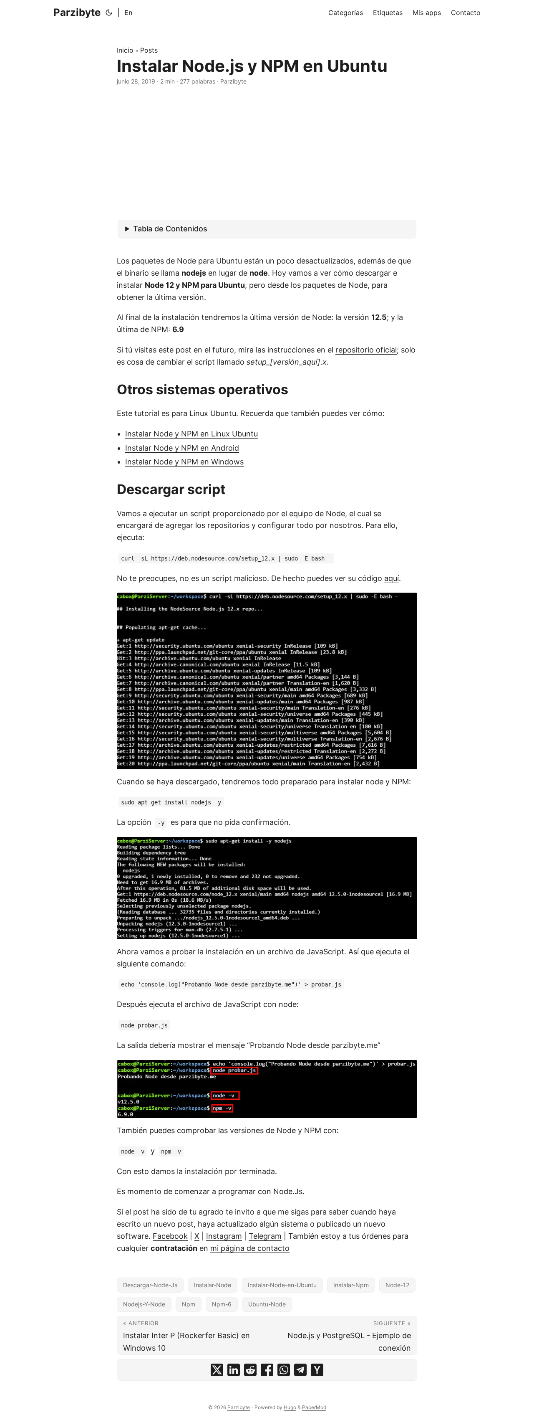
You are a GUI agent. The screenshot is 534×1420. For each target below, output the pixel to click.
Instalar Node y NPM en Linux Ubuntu (191, 433)
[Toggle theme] (109, 12)
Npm (188, 1304)
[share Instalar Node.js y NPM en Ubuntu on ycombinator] (317, 1370)
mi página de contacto (250, 1248)
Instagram (224, 1236)
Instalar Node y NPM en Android (182, 448)
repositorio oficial (366, 349)
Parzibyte (77, 12)
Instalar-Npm (351, 1284)
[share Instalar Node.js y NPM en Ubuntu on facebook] (267, 1370)
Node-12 (397, 1284)
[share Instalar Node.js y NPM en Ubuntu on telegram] (300, 1370)
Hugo (290, 1407)
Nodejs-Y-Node (144, 1304)
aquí (391, 578)
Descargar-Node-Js (150, 1284)
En (128, 12)
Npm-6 (222, 1304)
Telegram (265, 1236)
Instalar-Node (212, 1284)
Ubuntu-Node (267, 1304)
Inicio (125, 50)
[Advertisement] (267, 152)
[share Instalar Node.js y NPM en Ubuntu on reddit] (250, 1370)
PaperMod (314, 1407)
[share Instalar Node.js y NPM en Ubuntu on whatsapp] (283, 1370)
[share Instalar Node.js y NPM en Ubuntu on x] (217, 1370)
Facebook (170, 1236)
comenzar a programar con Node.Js (238, 1191)
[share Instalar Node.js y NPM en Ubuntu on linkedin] (233, 1370)
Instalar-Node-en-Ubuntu (282, 1284)
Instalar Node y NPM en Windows (184, 461)
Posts (149, 50)
